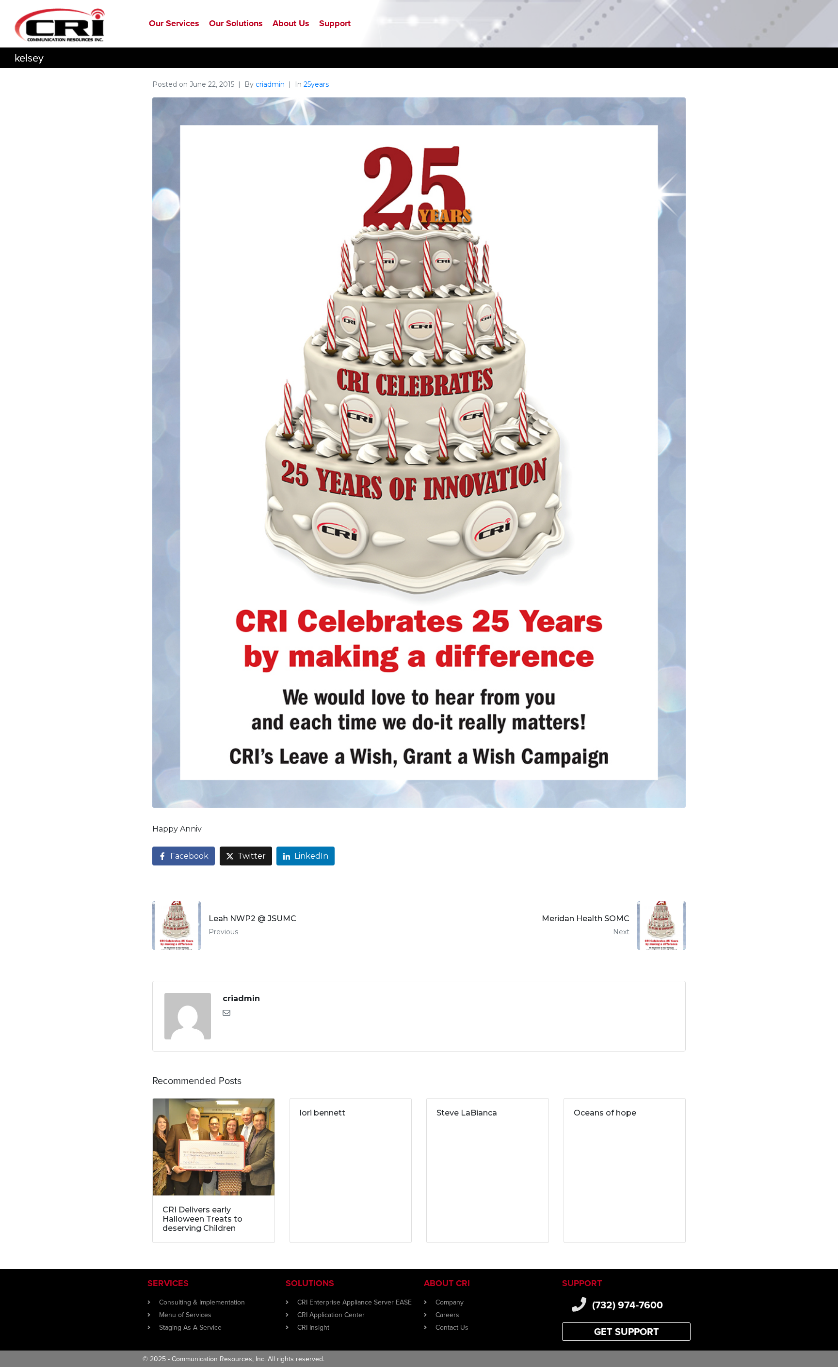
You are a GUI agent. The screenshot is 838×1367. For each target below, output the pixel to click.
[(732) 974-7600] (579, 1304)
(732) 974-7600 (627, 1304)
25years (316, 84)
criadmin (270, 84)
